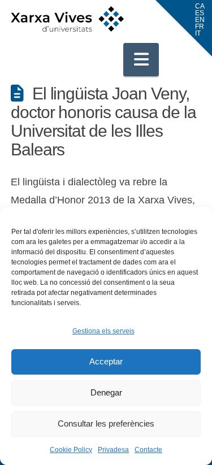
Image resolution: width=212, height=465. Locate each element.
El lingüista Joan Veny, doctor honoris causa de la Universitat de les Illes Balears (103, 121)
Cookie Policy (71, 450)
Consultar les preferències (106, 423)
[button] (141, 59)
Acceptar (106, 361)
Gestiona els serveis (103, 331)
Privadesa (113, 450)
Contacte (148, 450)
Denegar (106, 392)
